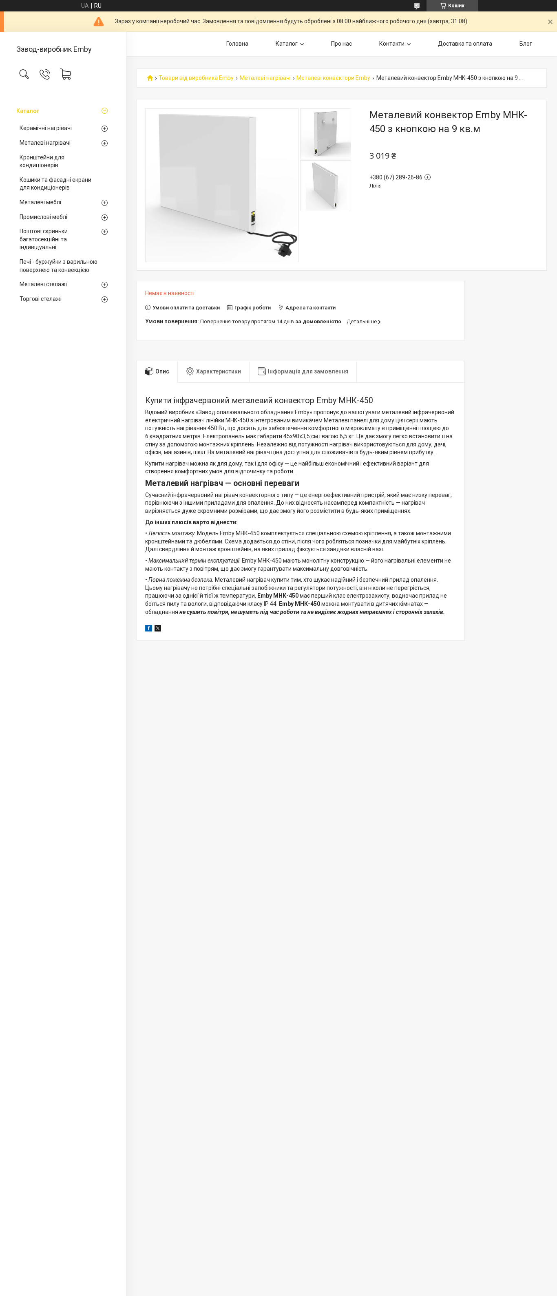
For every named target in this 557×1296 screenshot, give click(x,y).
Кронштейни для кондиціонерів (42, 161)
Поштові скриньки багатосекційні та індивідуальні (44, 239)
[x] (158, 629)
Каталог (27, 111)
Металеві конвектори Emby (333, 78)
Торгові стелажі (41, 299)
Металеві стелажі (43, 284)
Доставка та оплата (465, 43)
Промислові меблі (43, 217)
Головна (237, 43)
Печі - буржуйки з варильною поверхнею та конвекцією (58, 265)
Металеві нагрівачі (45, 142)
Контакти (391, 43)
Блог (525, 43)
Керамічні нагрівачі (46, 128)
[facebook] (148, 629)
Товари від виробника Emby (196, 78)
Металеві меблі (40, 202)
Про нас (341, 43)
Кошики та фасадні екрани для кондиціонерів (55, 184)
